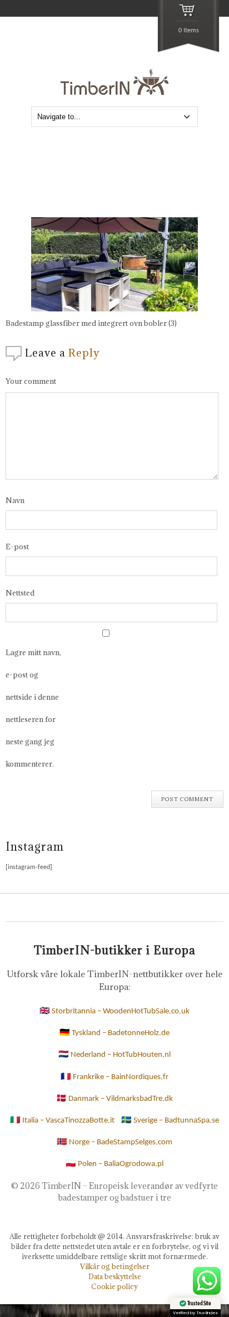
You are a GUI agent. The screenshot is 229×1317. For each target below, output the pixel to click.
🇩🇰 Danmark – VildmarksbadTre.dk (114, 1099)
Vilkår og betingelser (115, 1266)
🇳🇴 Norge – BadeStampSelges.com (114, 1142)
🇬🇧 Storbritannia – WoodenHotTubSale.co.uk (114, 1011)
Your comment (31, 381)
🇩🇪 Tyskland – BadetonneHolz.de (114, 1033)
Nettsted (20, 593)
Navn (15, 500)
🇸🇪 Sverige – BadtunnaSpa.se (170, 1120)
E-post (17, 547)
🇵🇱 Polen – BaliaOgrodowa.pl (114, 1164)
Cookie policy (114, 1286)
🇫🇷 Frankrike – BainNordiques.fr (114, 1077)
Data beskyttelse (114, 1276)
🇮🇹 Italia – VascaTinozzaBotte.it (62, 1120)
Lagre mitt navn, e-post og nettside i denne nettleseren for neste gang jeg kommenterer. (33, 708)
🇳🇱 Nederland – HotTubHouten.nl (114, 1055)
